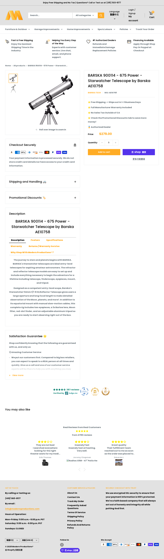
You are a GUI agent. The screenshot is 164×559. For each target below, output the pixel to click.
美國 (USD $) (27, 540)
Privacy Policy (74, 520)
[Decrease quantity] (102, 142)
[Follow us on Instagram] (62, 545)
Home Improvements (78, 29)
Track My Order (75, 501)
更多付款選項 (139, 159)
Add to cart (104, 152)
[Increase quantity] (115, 142)
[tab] (17, 240)
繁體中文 (10, 540)
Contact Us (73, 497)
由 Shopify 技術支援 (13, 550)
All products (19, 65)
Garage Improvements (47, 29)
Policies (124, 29)
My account (133, 18)
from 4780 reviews (82, 435)
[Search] (101, 15)
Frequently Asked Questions (76, 507)
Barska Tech (94, 92)
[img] (82, 431)
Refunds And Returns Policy (78, 526)
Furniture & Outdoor (16, 29)
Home (8, 65)
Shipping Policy (75, 516)
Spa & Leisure (105, 29)
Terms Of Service (76, 512)
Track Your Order (145, 29)
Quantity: (93, 142)
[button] (80, 469)
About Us (72, 492)
